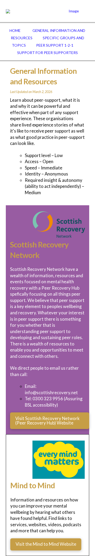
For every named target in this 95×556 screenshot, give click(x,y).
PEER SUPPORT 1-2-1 (54, 45)
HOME (15, 30)
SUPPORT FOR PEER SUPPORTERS (47, 52)
